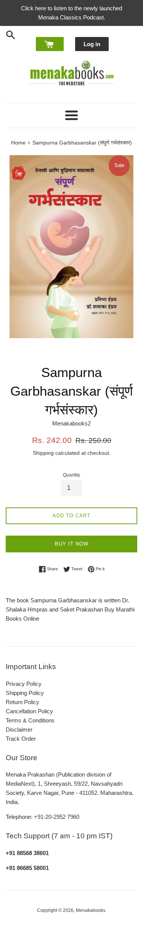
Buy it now (71, 544)
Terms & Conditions (30, 720)
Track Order (21, 738)
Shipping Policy (25, 693)
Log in (92, 44)
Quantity (71, 475)
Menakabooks (90, 910)
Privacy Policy (24, 683)
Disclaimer (19, 729)
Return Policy (22, 702)
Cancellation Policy (29, 711)
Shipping (43, 453)
